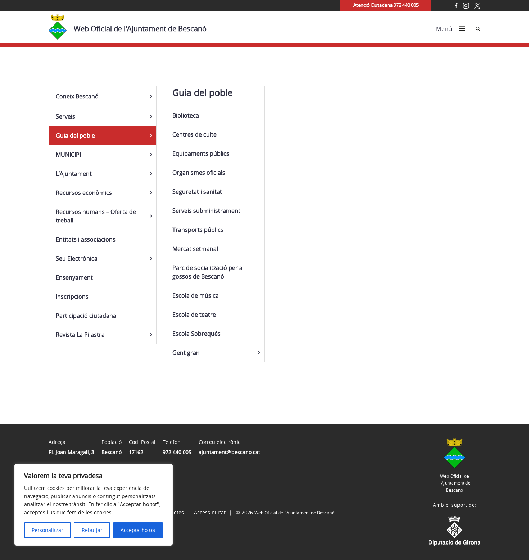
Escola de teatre (194, 314)
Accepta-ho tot (138, 530)
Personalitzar (47, 530)
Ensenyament (74, 277)
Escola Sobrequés (196, 334)
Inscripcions (72, 296)
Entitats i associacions (86, 239)
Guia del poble (75, 135)
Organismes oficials (198, 172)
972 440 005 (177, 452)
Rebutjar (92, 530)
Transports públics (197, 230)
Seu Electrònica (77, 258)
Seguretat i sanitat (197, 192)
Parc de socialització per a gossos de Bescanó (207, 272)
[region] (93, 505)
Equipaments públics (200, 153)
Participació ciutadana (86, 316)
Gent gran (186, 353)
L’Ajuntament (74, 174)
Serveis (65, 116)
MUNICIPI (68, 155)
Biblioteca (185, 115)
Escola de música (195, 295)
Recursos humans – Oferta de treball (96, 216)
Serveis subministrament (206, 211)
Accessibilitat (210, 512)
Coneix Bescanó (77, 96)
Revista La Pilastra (80, 335)
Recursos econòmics (84, 193)
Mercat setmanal (195, 249)
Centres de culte (194, 134)
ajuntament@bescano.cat (229, 452)
